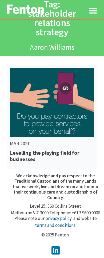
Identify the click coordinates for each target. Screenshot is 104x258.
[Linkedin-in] (55, 250)
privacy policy (58, 218)
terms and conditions (55, 225)
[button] (93, 10)
